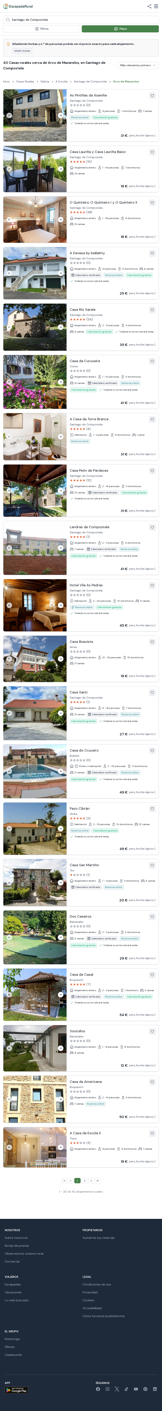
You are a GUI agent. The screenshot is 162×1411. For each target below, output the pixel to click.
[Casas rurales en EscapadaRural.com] (18, 6)
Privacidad (90, 1292)
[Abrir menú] (156, 6)
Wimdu (10, 1347)
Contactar (12, 1261)
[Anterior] (9, 115)
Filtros (44, 28)
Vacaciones (13, 1292)
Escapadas (13, 1284)
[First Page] (64, 1180)
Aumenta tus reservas (99, 1238)
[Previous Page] (70, 1180)
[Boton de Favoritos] (152, 96)
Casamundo (13, 1355)
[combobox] (81, 20)
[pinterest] (145, 1390)
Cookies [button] (88, 1300)
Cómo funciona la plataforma (103, 1316)
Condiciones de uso (97, 1284)
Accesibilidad (92, 1308)
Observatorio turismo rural (24, 1253)
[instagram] (107, 1390)
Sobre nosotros (16, 1238)
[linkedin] (155, 1390)
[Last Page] (97, 1180)
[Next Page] (91, 1180)
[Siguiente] (60, 115)
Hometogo (12, 1339)
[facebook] (98, 1390)
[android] (16, 1390)
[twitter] (117, 1390)
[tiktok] (126, 1390)
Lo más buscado (17, 1300)
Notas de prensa (17, 1246)
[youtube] (136, 1390)
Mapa (123, 28)
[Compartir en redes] (149, 6)
